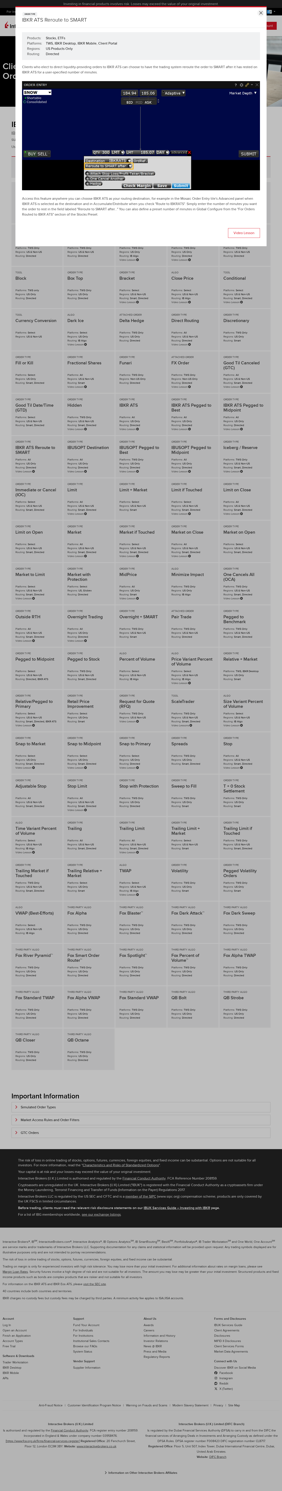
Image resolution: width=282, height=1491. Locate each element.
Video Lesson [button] (244, 233)
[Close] (260, 13)
